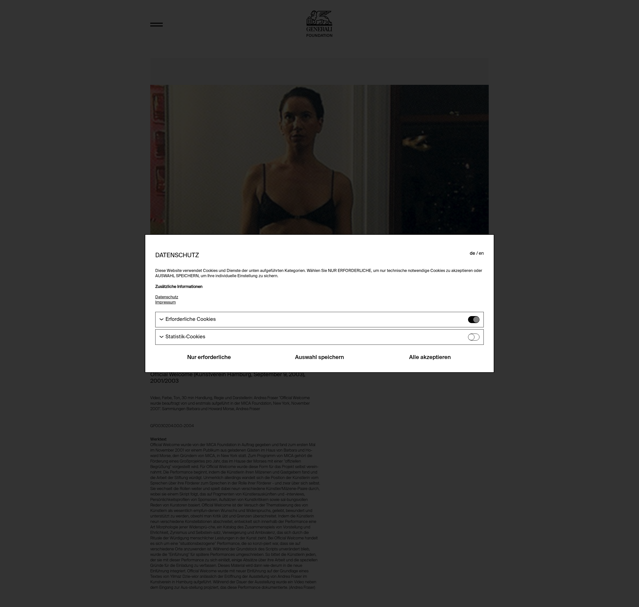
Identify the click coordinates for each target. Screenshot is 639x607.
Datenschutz (166, 297)
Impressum (165, 303)
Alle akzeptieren (430, 357)
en (481, 253)
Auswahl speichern (319, 357)
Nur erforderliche (209, 357)
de (472, 253)
